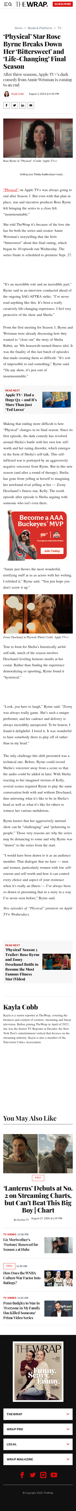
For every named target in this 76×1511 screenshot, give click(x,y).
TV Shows (9, 1234)
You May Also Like (30, 1118)
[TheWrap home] (31, 4)
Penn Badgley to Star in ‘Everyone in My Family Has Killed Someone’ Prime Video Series (21, 1310)
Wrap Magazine (20, 1459)
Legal (12, 1444)
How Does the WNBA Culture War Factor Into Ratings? (22, 1277)
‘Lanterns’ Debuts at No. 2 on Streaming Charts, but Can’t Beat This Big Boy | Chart (38, 1199)
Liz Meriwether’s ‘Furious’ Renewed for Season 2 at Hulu (20, 1244)
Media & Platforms (40, 28)
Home (18, 28)
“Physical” (11, 189)
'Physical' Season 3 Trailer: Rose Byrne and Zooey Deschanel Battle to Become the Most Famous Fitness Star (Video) (22, 964)
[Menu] (7, 4)
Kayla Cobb (17, 93)
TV (59, 28)
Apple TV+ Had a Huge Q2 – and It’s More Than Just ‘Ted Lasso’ (21, 402)
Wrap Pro (15, 1429)
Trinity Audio (41, 174)
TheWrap (14, 1414)
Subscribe (62, 4)
